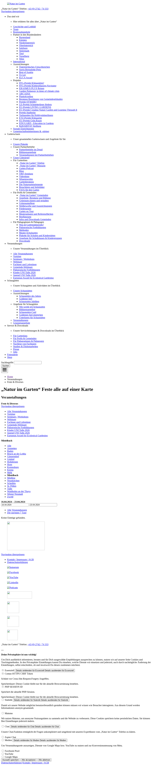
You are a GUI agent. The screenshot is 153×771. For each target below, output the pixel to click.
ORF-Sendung (26, 173)
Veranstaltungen (20, 320)
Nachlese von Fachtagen (24, 344)
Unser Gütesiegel (21, 157)
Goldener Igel (25, 298)
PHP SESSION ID (14, 687)
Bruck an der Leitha (16, 453)
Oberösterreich (26, 45)
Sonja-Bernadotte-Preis (30, 69)
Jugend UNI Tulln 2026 (24, 275)
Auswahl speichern (10, 760)
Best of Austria (26, 72)
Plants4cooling (26, 96)
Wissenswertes (26, 179)
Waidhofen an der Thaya (18, 491)
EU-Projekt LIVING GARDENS (35, 107)
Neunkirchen (13, 480)
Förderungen (25, 208)
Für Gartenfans (20, 335)
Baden (10, 451)
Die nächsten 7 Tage (16, 512)
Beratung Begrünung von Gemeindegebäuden (41, 99)
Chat (7, 726)
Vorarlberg (24, 56)
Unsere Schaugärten (22, 290)
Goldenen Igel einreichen (31, 315)
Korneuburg (13, 467)
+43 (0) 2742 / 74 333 (38, 8)
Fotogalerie (12, 354)
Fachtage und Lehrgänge (25, 264)
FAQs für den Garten (29, 190)
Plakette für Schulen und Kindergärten (37, 235)
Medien (8, 740)
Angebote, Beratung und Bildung (35, 198)
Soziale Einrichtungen (23, 128)
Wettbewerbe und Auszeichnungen (35, 206)
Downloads (24, 241)
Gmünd (10, 459)
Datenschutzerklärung (17, 562)
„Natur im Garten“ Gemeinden (33, 195)
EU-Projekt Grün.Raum (30, 120)
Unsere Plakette (20, 144)
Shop (9, 357)
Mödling (11, 478)
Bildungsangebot (27, 309)
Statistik (8, 700)
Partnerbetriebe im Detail (31, 149)
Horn (9, 464)
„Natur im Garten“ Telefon (31, 163)
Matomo (9, 713)
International (19, 61)
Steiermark (24, 51)
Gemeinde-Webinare (23, 267)
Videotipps (24, 176)
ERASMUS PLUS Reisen (31, 88)
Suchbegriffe (7, 362)
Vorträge (17, 256)
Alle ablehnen (44, 760)
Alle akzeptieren (29, 760)
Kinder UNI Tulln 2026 (24, 272)
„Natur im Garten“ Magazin (32, 165)
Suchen (5, 366)
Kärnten (23, 40)
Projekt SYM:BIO (27, 102)
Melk (9, 472)
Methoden (24, 230)
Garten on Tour (26, 211)
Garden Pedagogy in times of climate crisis (39, 91)
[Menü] (4, 370)
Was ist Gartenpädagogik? (31, 224)
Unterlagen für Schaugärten (32, 317)
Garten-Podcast (26, 168)
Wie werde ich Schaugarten (32, 307)
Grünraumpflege (27, 203)
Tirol (21, 53)
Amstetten (12, 448)
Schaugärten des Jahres (30, 296)
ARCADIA (24, 93)
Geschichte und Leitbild (24, 26)
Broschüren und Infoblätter (32, 187)
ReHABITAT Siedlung (30, 126)
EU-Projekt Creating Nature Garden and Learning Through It (48, 110)
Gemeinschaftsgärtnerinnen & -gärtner (31, 131)
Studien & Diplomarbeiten (25, 346)
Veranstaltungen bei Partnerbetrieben (36, 155)
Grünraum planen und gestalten (34, 200)
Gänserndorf (13, 456)
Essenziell (9, 670)
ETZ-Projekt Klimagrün (30, 118)
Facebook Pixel (12, 751)
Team (15, 29)
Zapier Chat (10, 737)
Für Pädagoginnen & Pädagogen (28, 341)
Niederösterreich (27, 42)
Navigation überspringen (13, 11)
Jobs (15, 352)
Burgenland (24, 37)
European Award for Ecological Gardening (33, 278)
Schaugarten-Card (27, 312)
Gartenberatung (26, 182)
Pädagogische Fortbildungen (32, 227)
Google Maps (11, 757)
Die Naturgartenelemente (31, 184)
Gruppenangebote (21, 323)
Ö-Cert (22, 75)
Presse (16, 349)
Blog (21, 171)
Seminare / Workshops (23, 259)
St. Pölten (11, 486)
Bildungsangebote (27, 152)
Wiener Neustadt (15, 494)
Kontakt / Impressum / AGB (20, 559)
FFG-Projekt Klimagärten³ (31, 83)
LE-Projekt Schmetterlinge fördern (35, 104)
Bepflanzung (25, 216)
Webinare (17, 261)
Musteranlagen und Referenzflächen (36, 214)
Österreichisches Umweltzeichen (34, 67)
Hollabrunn (12, 462)
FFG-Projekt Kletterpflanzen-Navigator (37, 85)
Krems (10, 470)
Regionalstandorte (21, 32)
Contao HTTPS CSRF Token (19, 673)
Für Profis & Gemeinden (24, 338)
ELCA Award (25, 77)
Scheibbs (11, 483)
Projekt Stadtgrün (27, 112)
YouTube (9, 754)
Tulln (9, 488)
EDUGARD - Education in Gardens (36, 123)
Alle (9, 445)
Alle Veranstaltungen (23, 253)
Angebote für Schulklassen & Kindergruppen (40, 238)
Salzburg (23, 48)
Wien (21, 59)
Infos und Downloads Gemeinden (35, 219)
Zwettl (10, 496)
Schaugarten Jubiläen (29, 301)
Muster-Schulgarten (28, 233)
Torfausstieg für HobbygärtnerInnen (36, 115)
